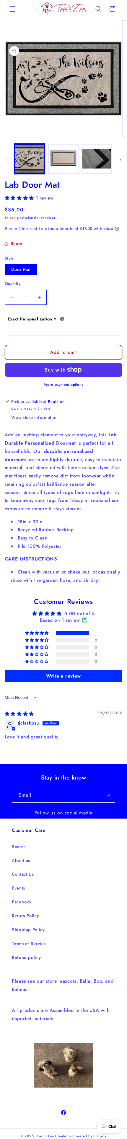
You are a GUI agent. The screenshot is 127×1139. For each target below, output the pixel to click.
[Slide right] (120, 160)
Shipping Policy (28, 929)
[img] (19, 713)
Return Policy (25, 916)
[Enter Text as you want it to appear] (62, 319)
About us (21, 860)
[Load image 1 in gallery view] (29, 159)
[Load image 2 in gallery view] (63, 159)
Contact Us (23, 874)
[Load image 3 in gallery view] (97, 159)
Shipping (12, 218)
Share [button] (16, 243)
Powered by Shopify (89, 1136)
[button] (12, 9)
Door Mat (21, 269)
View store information (34, 417)
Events (18, 888)
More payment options (63, 384)
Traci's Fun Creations (53, 1136)
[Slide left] (6, 160)
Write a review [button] (63, 676)
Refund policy (26, 957)
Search (19, 846)
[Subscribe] (108, 795)
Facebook (22, 902)
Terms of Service (29, 943)
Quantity (12, 283)
